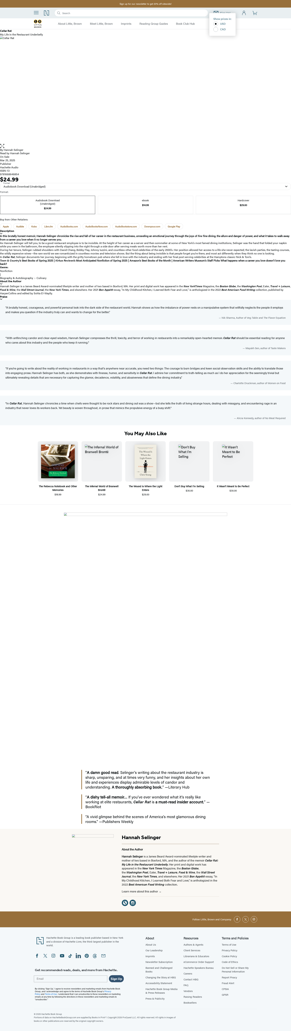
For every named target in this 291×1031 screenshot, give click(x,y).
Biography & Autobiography (16, 278)
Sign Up (116, 979)
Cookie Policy (229, 956)
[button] (145, 146)
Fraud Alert (228, 983)
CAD (223, 29)
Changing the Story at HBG (161, 977)
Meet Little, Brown (101, 24)
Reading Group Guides (153, 24)
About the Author (10, 281)
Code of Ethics (230, 962)
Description (7, 231)
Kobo (34, 226)
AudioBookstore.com (126, 226)
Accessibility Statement (159, 983)
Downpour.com (152, 226)
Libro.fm (48, 226)
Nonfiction (6, 271)
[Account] (244, 13)
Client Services (192, 950)
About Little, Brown (70, 24)
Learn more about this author (140, 891)
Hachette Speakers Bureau (199, 967)
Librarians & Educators (196, 956)
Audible (20, 226)
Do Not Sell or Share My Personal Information (235, 969)
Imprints (126, 24)
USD (223, 24)
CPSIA (225, 989)
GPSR (225, 994)
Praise (3, 296)
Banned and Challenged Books (159, 969)
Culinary (41, 278)
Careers (188, 973)
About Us (151, 944)
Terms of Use (229, 944)
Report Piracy (229, 977)
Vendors (188, 991)
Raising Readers (193, 996)
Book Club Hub (185, 24)
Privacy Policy (229, 950)
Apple (6, 226)
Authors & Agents (193, 944)
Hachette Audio (9, 167)
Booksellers (190, 1002)
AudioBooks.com (69, 226)
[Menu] (36, 12)
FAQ (186, 985)
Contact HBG (191, 979)
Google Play (174, 226)
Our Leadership (154, 950)
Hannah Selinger (13, 150)
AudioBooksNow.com (96, 226)
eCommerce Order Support (199, 962)
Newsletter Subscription (159, 962)
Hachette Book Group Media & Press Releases (161, 991)
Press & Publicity (155, 998)
